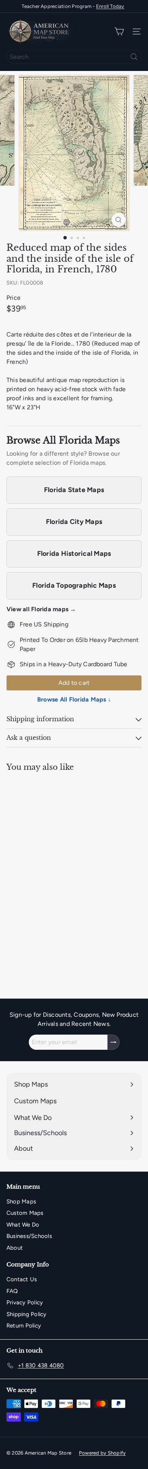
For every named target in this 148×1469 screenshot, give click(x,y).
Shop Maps (21, 1201)
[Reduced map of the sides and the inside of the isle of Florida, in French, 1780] (54, 865)
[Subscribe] (113, 1042)
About (14, 1247)
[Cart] (119, 31)
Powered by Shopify (102, 1453)
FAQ (12, 1291)
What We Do (22, 1224)
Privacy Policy (24, 1302)
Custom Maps (25, 1212)
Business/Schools (29, 1236)
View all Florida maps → (41, 609)
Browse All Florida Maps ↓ (74, 699)
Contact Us (21, 1279)
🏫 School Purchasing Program (73, 6)
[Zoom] (118, 220)
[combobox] (74, 56)
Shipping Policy (26, 1314)
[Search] (134, 56)
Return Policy (23, 1325)
